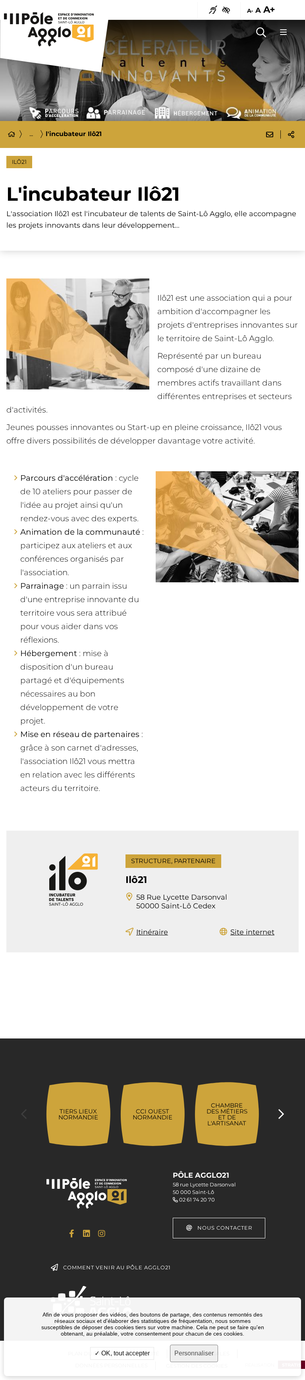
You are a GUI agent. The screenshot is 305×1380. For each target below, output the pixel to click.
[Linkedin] (87, 1234)
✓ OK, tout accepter (122, 1353)
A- (250, 11)
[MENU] (282, 32)
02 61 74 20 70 (197, 1199)
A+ (269, 10)
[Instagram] (102, 1234)
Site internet (252, 932)
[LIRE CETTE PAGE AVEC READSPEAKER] (213, 10)
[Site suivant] (281, 1114)
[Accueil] (11, 134)
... (31, 134)
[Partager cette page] (291, 134)
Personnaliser (194, 1353)
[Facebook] (71, 1234)
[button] (261, 32)
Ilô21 (136, 879)
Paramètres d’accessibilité (226, 10)
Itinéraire (152, 932)
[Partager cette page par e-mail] (270, 134)
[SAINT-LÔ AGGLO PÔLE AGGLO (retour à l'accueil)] (49, 29)
